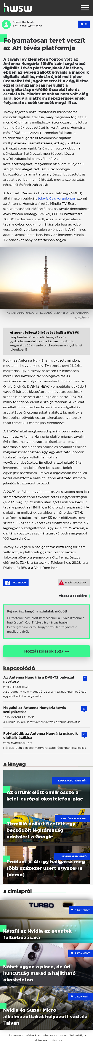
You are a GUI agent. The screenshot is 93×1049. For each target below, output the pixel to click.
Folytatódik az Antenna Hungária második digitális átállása (40, 735)
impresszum (16, 1035)
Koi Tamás (28, 22)
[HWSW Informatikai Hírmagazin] (17, 7)
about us (57, 1040)
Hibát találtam (76, 582)
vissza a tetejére (73, 596)
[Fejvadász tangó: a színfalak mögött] (46, 621)
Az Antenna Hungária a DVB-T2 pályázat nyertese (38, 679)
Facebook (19, 582)
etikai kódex (50, 1035)
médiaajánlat (33, 1035)
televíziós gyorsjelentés (56, 198)
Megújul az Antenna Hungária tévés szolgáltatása (34, 709)
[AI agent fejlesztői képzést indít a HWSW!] (46, 344)
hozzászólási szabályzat (73, 1035)
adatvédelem (41, 1040)
